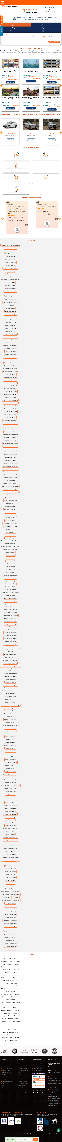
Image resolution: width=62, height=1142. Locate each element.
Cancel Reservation (7, 1081)
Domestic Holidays (22, 1068)
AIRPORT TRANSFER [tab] (17, 31)
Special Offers (5, 1083)
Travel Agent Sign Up (38, 1068)
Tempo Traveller (22, 1085)
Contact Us (5, 1092)
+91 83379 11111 (31, 12)
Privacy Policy (5, 1070)
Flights (19, 1063)
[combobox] (18, 1139)
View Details (10, 82)
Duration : (19, 34)
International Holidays (23, 1070)
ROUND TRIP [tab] (47, 28)
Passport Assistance (22, 1081)
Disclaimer (4, 1074)
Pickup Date (35, 34)
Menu (2, 3)
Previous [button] (1, 85)
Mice (19, 1076)
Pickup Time (50, 34)
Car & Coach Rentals (23, 1083)
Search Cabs (53, 41)
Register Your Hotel (38, 1063)
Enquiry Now (1, 20)
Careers (4, 1076)
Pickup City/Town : (6, 34)
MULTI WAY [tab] (47, 31)
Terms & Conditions (7, 1068)
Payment (4, 1089)
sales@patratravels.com (51, 11)
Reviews (4, 1087)
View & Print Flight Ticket (24, 1092)
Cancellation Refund (7, 1072)
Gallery (4, 1079)
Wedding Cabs (21, 1087)
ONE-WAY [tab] (18, 28)
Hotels (19, 1066)
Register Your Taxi (37, 1066)
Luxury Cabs (21, 1089)
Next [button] (60, 85)
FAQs (3, 1066)
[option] (10, 85)
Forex (19, 1072)
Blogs (3, 1085)
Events (19, 1074)
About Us (4, 1063)
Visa (19, 1079)
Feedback (1, 31)
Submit (35, 1139)
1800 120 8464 (31, 10)
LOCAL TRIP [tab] (17, 24)
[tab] (46, 25)
